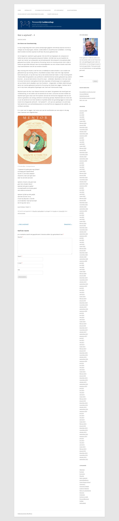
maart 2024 (82, 171)
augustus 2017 (83, 336)
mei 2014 (82, 417)
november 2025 (84, 129)
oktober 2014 (83, 407)
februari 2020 (83, 273)
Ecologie (82, 472)
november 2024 (84, 154)
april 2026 (82, 119)
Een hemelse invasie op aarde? (87, 98)
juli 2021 (82, 238)
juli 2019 (82, 288)
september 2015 (84, 384)
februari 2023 (83, 198)
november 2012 (84, 455)
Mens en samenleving (85, 490)
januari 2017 (83, 351)
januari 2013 (83, 451)
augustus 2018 (83, 311)
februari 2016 (83, 374)
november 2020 (84, 254)
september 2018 (84, 309)
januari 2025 (83, 150)
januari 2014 (83, 426)
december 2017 (83, 328)
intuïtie (55, 211)
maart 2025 (82, 146)
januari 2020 (83, 275)
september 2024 (84, 158)
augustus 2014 (83, 411)
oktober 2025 (83, 131)
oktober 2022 (83, 206)
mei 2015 (82, 392)
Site (19, 270)
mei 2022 (82, 217)
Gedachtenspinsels (84, 96)
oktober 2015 (83, 382)
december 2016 (83, 353)
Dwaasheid (68, 224)
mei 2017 (82, 342)
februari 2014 (83, 424)
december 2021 (83, 227)
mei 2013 (82, 442)
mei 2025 (82, 142)
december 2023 (83, 177)
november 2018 (84, 305)
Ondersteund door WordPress (25, 513)
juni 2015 (82, 390)
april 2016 (82, 369)
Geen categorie (83, 478)
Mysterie (82, 493)
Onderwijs (82, 495)
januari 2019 (83, 300)
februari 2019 (83, 298)
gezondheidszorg (84, 480)
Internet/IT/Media (84, 486)
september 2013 (84, 434)
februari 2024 (83, 173)
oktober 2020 (83, 257)
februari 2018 (83, 323)
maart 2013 (82, 447)
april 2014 (82, 419)
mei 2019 (82, 292)
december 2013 (83, 428)
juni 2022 (82, 215)
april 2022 (82, 219)
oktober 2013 (83, 432)
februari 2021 (83, 248)
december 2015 (83, 378)
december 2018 (83, 303)
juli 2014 (82, 413)
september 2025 (84, 133)
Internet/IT (82, 484)
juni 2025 (82, 140)
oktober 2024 (83, 156)
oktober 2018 (83, 307)
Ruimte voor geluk (53, 14)
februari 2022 (83, 223)
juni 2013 (82, 440)
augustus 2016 (83, 361)
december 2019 (83, 277)
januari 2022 (83, 225)
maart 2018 (82, 321)
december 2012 (83, 453)
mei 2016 (82, 367)
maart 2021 (82, 246)
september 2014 (84, 409)
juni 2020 (82, 265)
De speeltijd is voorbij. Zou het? (88, 92)
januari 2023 (83, 200)
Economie (82, 474)
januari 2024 (83, 175)
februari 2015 (83, 399)
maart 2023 (82, 196)
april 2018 (82, 319)
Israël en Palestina (84, 488)
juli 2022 (82, 213)
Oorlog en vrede (84, 497)
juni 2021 (82, 240)
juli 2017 (82, 338)
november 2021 (84, 229)
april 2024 (82, 169)
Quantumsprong (72, 10)
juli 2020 (82, 263)
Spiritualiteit (40, 211)
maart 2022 (82, 221)
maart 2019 (82, 296)
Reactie (20, 237)
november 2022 (84, 204)
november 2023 (84, 179)
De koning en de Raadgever (43, 10)
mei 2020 (82, 267)
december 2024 (83, 152)
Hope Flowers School (85, 482)
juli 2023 (82, 188)
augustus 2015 (83, 386)
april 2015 (82, 394)
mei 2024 (82, 167)
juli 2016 (82, 363)
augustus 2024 (83, 161)
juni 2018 (82, 315)
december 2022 (83, 202)
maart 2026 (82, 121)
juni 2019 (82, 290)
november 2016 (84, 355)
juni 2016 (82, 365)
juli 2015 (82, 388)
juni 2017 (82, 340)
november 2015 (84, 380)
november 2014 (84, 405)
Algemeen (82, 470)
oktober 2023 (83, 181)
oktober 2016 (83, 357)
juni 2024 (82, 165)
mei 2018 (82, 317)
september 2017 (84, 334)
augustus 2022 (83, 211)
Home (19, 10)
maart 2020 (82, 271)
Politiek (81, 501)
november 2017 (84, 330)
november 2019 (84, 280)
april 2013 (82, 444)
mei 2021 (82, 242)
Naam (20, 256)
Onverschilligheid (84, 94)
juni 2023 (82, 190)
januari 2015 (83, 401)
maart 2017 (82, 346)
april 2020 (82, 269)
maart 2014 (82, 422)
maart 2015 (82, 396)
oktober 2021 (83, 232)
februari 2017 (83, 348)
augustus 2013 (83, 436)
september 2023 (84, 184)
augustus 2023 (83, 186)
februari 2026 (83, 123)
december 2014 (83, 403)
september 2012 (84, 459)
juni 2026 (82, 115)
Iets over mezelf (58, 10)
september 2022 (84, 209)
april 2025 (82, 144)
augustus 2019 (83, 286)
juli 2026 (82, 113)
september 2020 (84, 259)
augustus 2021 (83, 236)
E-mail (20, 263)
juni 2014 (82, 415)
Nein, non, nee (83, 100)
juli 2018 (82, 313)
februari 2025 (83, 148)
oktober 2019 (83, 282)
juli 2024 (82, 163)
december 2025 (83, 127)
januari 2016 (83, 376)
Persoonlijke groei (84, 499)
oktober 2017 (83, 332)
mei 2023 (82, 192)
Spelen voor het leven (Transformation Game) (31, 14)
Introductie (28, 10)
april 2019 (82, 294)
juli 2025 (82, 138)
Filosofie (34, 211)
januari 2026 (83, 125)
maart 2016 (82, 371)
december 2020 (83, 252)
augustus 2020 (83, 261)
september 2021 (84, 234)
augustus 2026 (83, 110)
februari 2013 (83, 449)
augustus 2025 (83, 135)
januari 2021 (83, 250)
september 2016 (84, 359)
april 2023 (82, 194)
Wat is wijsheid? (23, 224)
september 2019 (84, 284)
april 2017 (82, 344)
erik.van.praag (21, 213)
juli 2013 (82, 438)
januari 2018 (83, 325)
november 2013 (84, 430)
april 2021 (82, 244)
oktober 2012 (83, 457)
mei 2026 (82, 117)
